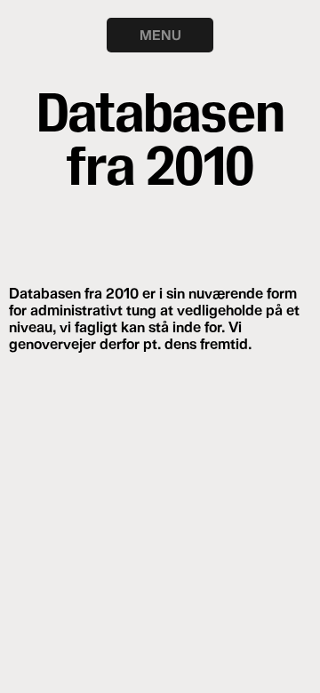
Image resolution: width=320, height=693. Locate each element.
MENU (160, 35)
